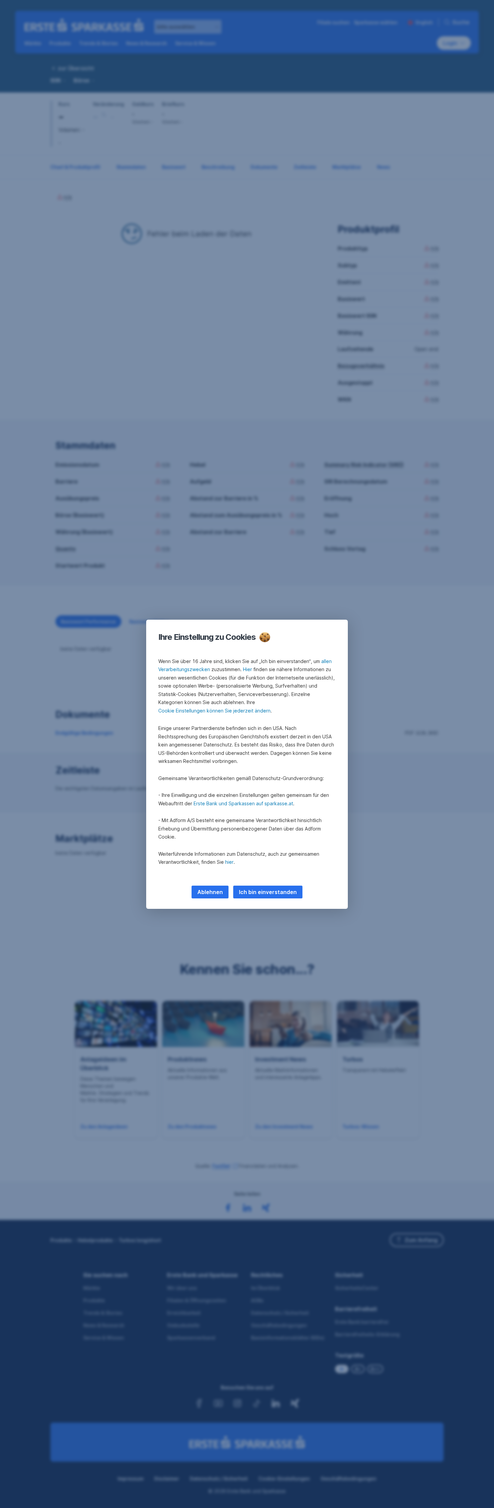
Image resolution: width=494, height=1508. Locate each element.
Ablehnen (210, 892)
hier (229, 862)
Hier (247, 669)
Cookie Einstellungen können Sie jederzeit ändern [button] (214, 710)
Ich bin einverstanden (268, 892)
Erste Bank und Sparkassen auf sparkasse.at (243, 803)
